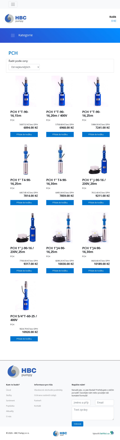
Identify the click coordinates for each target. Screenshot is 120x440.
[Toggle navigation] (13, 4)
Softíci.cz (105, 433)
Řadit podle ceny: (18, 61)
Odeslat (77, 423)
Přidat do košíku (24, 134)
